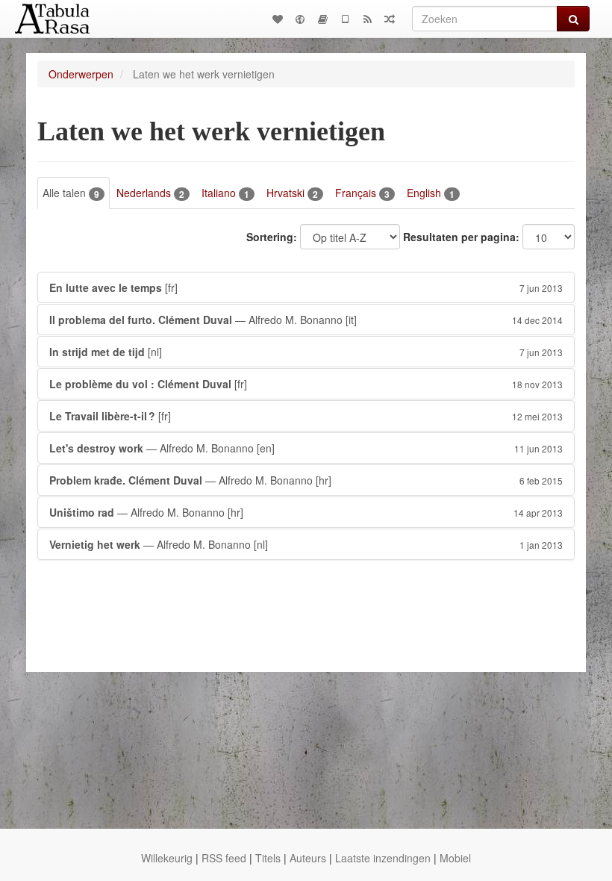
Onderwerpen (81, 73)
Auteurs (308, 857)
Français (362, 193)
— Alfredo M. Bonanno (306, 319)
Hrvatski (292, 193)
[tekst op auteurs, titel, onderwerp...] (277, 18)
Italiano (225, 193)
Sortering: (271, 236)
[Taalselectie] (300, 18)
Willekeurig (167, 857)
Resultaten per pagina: (461, 236)
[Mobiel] (345, 18)
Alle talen (71, 193)
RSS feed (224, 857)
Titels (268, 857)
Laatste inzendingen (383, 857)
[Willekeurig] (389, 18)
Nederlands (150, 193)
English (431, 193)
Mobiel (455, 857)
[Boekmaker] (322, 18)
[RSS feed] (367, 18)
